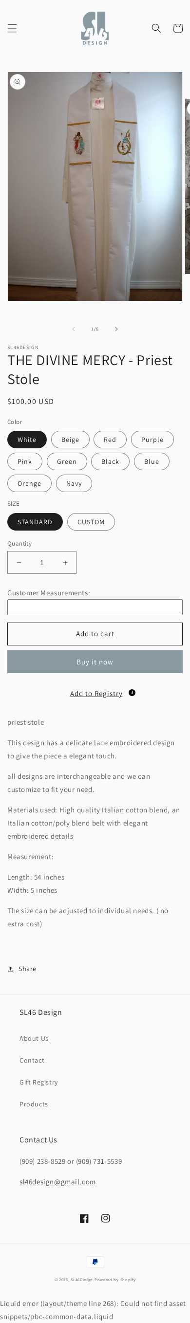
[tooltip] (132, 692)
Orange (29, 483)
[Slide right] (116, 329)
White (27, 439)
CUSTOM (91, 521)
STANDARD (35, 521)
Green (67, 461)
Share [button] (28, 968)
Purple (152, 439)
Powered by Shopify (115, 1279)
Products (33, 1104)
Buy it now (95, 661)
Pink (25, 461)
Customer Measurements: (48, 592)
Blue (151, 461)
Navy (74, 483)
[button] (12, 28)
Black (110, 461)
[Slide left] (73, 329)
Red (110, 439)
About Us (34, 1038)
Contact (31, 1060)
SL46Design (82, 1279)
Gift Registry (38, 1082)
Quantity (19, 543)
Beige (70, 439)
